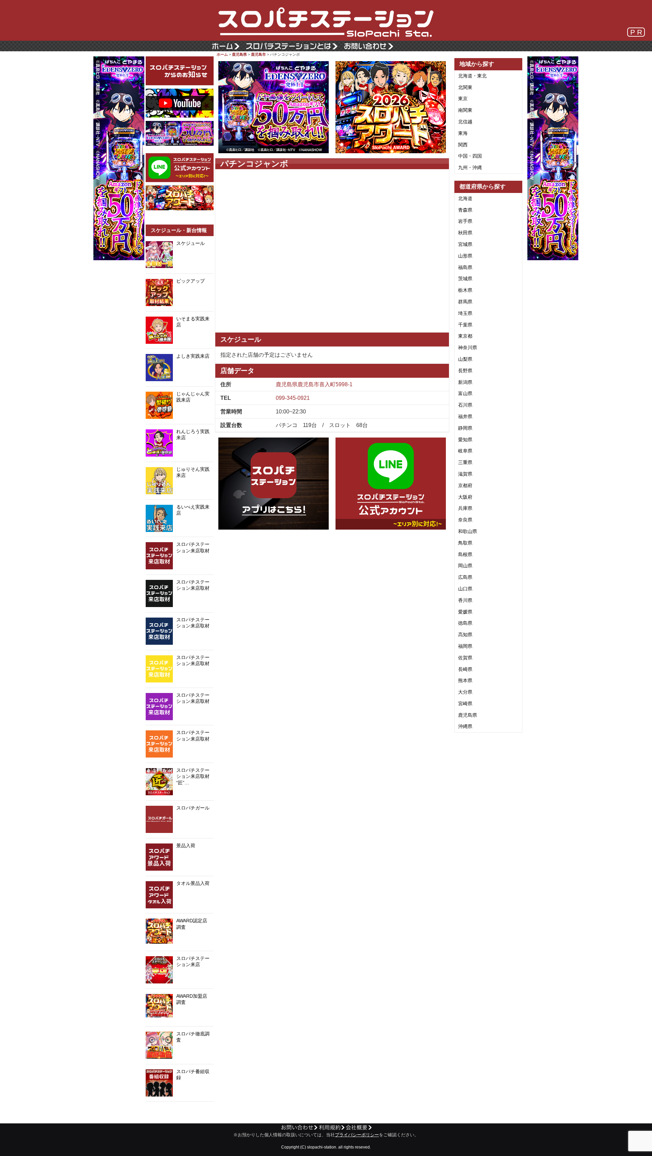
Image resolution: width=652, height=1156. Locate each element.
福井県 (465, 416)
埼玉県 (465, 313)
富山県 (465, 393)
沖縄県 (465, 726)
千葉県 (465, 324)
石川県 (465, 405)
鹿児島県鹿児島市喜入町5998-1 (314, 384)
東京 (463, 98)
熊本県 (465, 680)
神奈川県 (467, 347)
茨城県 (465, 278)
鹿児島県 (239, 54)
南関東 (465, 110)
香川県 (465, 600)
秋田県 (465, 232)
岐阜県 (465, 450)
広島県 (465, 577)
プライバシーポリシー (357, 1135)
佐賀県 (465, 657)
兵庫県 (465, 508)
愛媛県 (465, 612)
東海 (463, 133)
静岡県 (465, 428)
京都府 (465, 485)
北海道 (465, 198)
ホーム (222, 54)
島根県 (465, 554)
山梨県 (465, 359)
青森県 (465, 210)
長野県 (465, 370)
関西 (463, 144)
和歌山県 (467, 531)
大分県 (465, 692)
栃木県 (465, 290)
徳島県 (465, 623)
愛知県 (465, 439)
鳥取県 (465, 543)
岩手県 (465, 221)
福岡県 (465, 646)
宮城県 (465, 244)
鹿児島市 (258, 54)
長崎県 (465, 669)
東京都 (465, 336)
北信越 (465, 121)
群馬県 (465, 301)
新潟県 (465, 382)
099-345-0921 (293, 398)
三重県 (465, 462)
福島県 (465, 267)
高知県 (465, 634)
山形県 (465, 256)
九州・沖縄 (470, 167)
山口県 (465, 588)
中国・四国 (470, 156)
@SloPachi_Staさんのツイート (179, 1112)
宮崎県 (465, 703)
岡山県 (465, 565)
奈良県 (465, 519)
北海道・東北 (472, 75)
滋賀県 (465, 474)
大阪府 (465, 497)
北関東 (465, 87)
